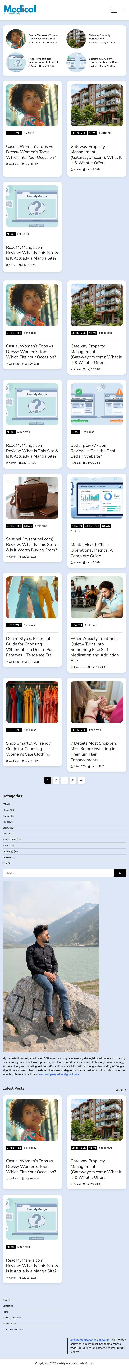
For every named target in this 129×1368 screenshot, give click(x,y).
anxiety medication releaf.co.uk (89, 1340)
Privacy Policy (9, 1323)
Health (76, 525)
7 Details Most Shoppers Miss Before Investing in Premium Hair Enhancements (94, 751)
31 (72, 780)
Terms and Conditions (13, 1329)
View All (119, 1090)
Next (81, 780)
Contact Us (8, 1306)
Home (5, 1312)
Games (6, 816)
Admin (94, 42)
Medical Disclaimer (12, 1317)
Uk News (7, 857)
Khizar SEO (79, 667)
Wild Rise (35, 42)
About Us (7, 1300)
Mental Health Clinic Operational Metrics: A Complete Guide (92, 550)
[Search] (123, 10)
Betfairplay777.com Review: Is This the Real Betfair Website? (103, 62)
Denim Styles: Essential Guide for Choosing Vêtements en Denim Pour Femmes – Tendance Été (30, 647)
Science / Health (10, 839)
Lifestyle (14, 133)
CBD (5, 804)
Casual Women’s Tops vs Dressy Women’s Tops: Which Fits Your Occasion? (43, 40)
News (93, 133)
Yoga (5, 863)
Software (7, 845)
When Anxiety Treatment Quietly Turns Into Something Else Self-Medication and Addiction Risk (95, 649)
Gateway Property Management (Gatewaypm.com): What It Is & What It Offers (104, 40)
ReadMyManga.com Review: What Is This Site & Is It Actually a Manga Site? (43, 63)
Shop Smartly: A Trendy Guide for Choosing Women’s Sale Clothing (28, 748)
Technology (8, 851)
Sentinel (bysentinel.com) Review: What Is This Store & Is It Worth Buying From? (31, 544)
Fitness (6, 810)
